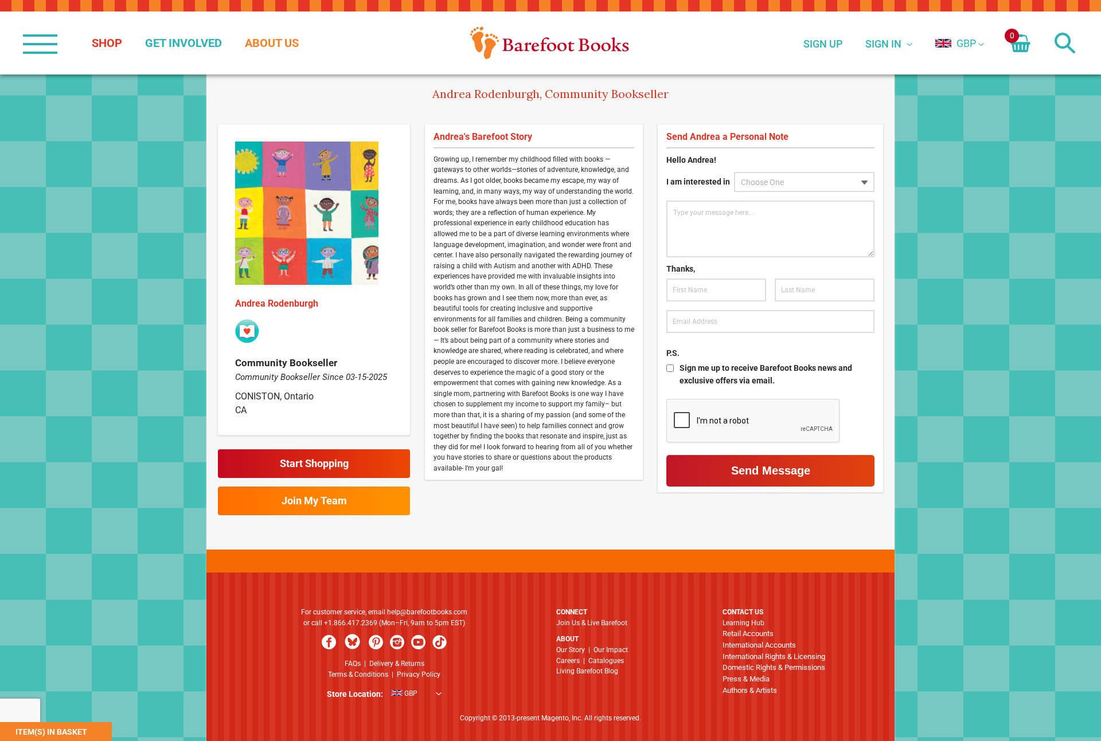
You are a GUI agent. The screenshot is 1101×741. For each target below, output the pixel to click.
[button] (955, 43)
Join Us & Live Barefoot (591, 623)
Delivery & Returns (396, 664)
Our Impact (611, 650)
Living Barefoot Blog (587, 671)
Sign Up (822, 44)
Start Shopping (314, 463)
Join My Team (314, 501)
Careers (568, 661)
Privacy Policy (418, 675)
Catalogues (606, 661)
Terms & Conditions (358, 675)
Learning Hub (743, 623)
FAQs (353, 664)
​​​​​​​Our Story (570, 650)
